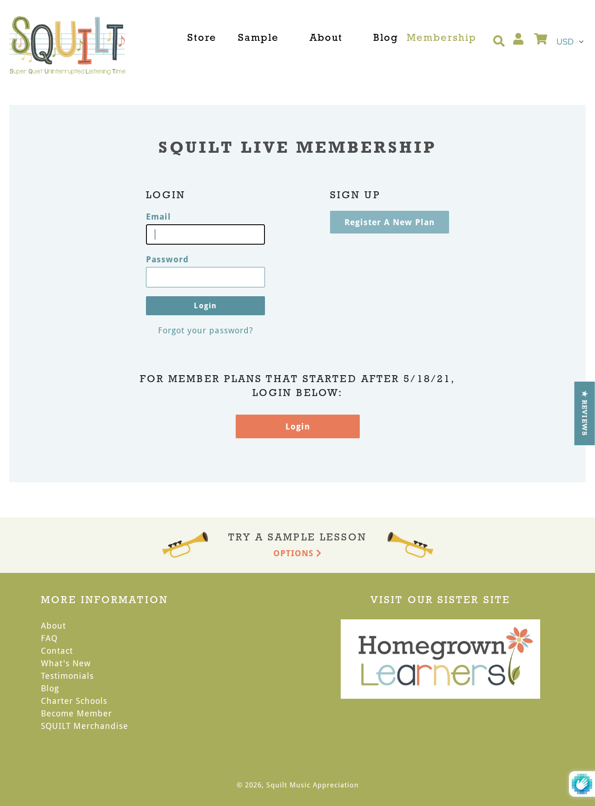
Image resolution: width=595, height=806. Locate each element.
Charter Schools (74, 700)
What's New (66, 663)
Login (297, 426)
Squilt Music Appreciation (312, 784)
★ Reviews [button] (585, 413)
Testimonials (67, 675)
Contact (57, 650)
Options (294, 553)
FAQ (49, 638)
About (53, 625)
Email (158, 216)
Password (167, 259)
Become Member (76, 713)
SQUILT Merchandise (84, 725)
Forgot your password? (205, 330)
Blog (50, 688)
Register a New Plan (389, 222)
